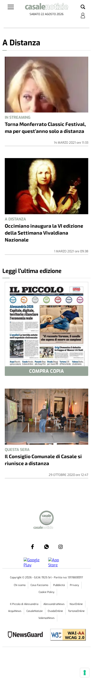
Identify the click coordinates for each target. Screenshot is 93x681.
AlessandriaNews (54, 604)
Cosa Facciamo (39, 585)
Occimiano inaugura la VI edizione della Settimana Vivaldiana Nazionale (44, 233)
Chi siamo (20, 585)
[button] (83, 7)
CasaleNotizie (34, 611)
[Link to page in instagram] (60, 546)
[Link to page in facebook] (32, 546)
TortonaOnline (76, 611)
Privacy (74, 585)
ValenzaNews (46, 618)
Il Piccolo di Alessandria (24, 604)
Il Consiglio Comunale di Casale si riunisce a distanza (43, 459)
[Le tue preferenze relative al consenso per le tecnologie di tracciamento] (84, 672)
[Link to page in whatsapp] (46, 546)
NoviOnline (76, 604)
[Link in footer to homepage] (46, 518)
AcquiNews (14, 611)
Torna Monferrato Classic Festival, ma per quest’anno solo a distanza (45, 127)
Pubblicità (59, 585)
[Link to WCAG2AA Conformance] (66, 635)
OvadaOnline (55, 611)
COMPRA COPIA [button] (46, 371)
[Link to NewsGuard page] (26, 635)
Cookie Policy (46, 592)
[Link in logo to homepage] (47, 7)
